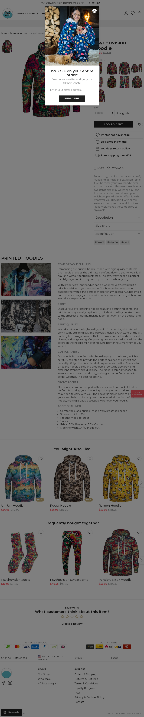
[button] (72, 358)
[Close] (94, 11)
